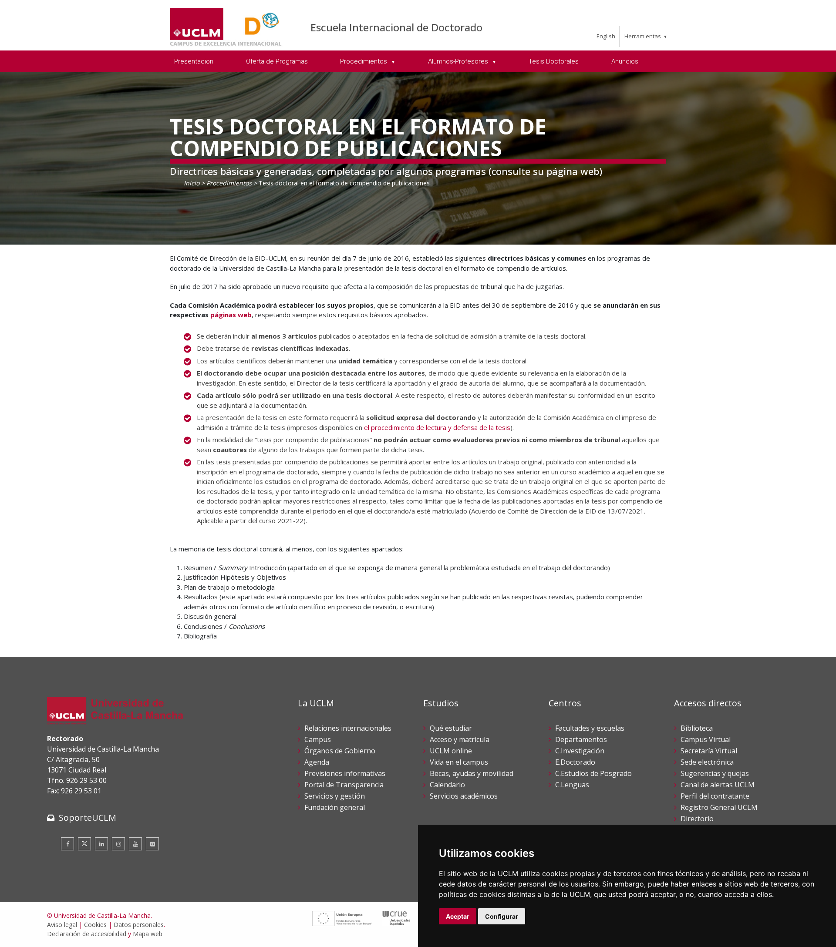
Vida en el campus (459, 762)
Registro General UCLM (719, 807)
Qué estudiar (451, 728)
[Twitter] (84, 843)
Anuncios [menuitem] (624, 61)
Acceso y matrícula (459, 739)
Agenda (316, 762)
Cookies (95, 924)
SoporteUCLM (87, 817)
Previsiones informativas (344, 773)
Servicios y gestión (334, 796)
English (606, 36)
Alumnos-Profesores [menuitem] (459, 61)
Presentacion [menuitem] (193, 61)
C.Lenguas (572, 784)
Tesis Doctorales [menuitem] (554, 61)
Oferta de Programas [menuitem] (277, 61)
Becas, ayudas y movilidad (471, 773)
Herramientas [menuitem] (642, 36)
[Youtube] (135, 843)
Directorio (697, 818)
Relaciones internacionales (347, 728)
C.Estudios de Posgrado (593, 773)
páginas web (231, 314)
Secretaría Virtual (709, 751)
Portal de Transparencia (344, 784)
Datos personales (139, 924)
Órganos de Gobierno (339, 751)
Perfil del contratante (715, 796)
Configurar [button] (501, 916)
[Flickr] (152, 843)
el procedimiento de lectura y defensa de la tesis (437, 427)
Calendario (447, 784)
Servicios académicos (464, 796)
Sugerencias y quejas (715, 773)
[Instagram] (118, 843)
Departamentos (581, 739)
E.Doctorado (575, 762)
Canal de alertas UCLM (718, 784)
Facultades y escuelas (589, 728)
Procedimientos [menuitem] (364, 61)
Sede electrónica (707, 762)
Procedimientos (229, 183)
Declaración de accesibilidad (86, 934)
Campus (317, 739)
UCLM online (451, 751)
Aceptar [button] (457, 916)
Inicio (191, 183)
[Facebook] (67, 843)
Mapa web (147, 934)
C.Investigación (579, 751)
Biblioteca (697, 728)
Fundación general (334, 807)
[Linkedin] (101, 843)
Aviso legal (62, 924)
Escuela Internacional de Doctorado (396, 27)
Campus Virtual (706, 739)
